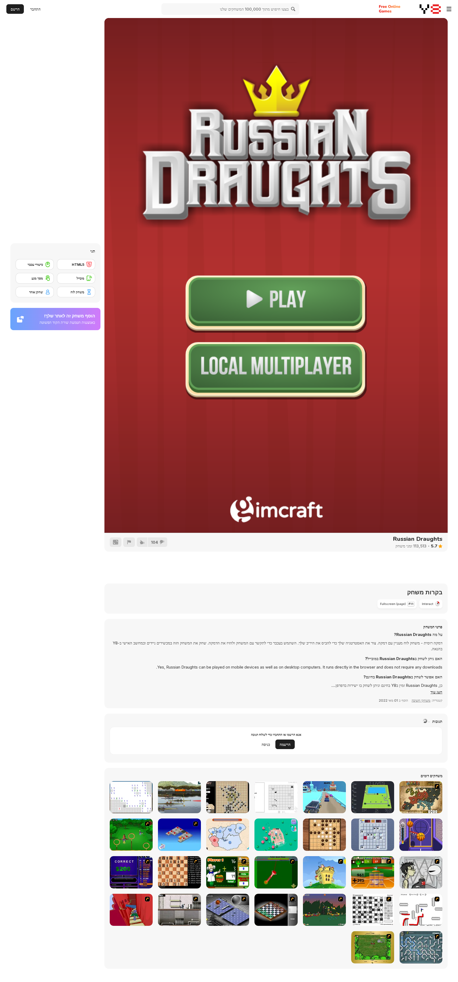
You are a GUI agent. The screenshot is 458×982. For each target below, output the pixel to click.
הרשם (15, 9)
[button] (436, 692)
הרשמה (285, 744)
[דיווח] (129, 542)
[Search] (293, 9)
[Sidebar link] (449, 9)
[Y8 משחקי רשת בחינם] (430, 9)
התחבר (35, 9)
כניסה (266, 744)
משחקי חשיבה (421, 700)
